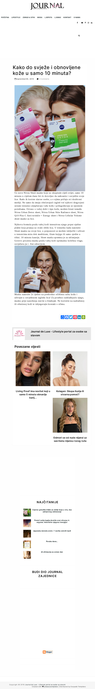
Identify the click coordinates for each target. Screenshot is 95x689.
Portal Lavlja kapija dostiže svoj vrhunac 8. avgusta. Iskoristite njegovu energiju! (52, 521)
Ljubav (58, 17)
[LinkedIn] (78, 317)
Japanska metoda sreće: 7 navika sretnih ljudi (52, 531)
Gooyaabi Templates (78, 686)
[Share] (62, 317)
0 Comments (44, 79)
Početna (5, 17)
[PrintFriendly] (82, 317)
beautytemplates (51, 686)
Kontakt (67, 17)
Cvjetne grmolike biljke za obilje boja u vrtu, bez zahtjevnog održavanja (52, 511)
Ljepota (48, 17)
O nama (77, 17)
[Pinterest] (74, 317)
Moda (39, 17)
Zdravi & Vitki (29, 17)
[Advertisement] (47, 42)
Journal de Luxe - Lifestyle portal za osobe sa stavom (45, 685)
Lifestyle (15, 17)
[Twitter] (70, 317)
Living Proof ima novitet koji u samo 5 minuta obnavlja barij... (33, 394)
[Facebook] (66, 317)
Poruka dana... (52, 541)
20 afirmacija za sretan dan (52, 552)
